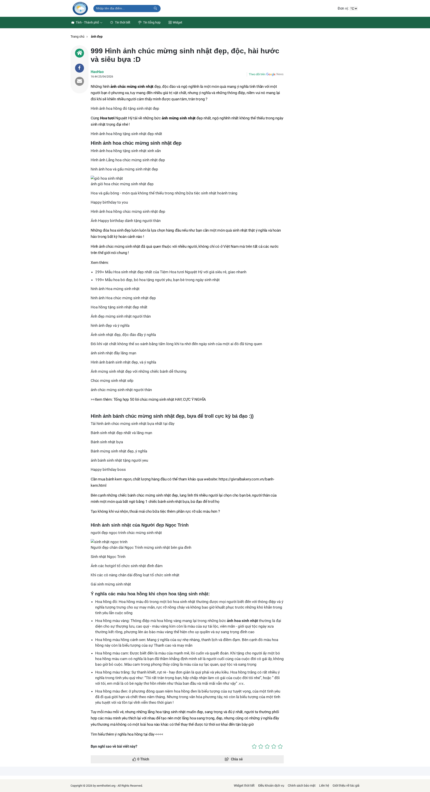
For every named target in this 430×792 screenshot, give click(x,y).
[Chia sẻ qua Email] (79, 81)
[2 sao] (260, 746)
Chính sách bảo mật (302, 785)
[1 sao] (254, 746)
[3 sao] (267, 746)
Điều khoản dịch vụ (271, 785)
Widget (177, 22)
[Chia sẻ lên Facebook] (79, 68)
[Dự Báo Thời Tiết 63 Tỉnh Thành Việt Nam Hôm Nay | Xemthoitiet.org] (80, 8)
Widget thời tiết (244, 785)
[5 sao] (280, 746)
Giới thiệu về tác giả (346, 785)
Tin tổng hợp (151, 22)
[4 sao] (273, 746)
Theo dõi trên (257, 74)
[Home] (79, 53)
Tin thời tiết (122, 22)
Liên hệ (324, 785)
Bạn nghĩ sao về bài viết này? (114, 746)
